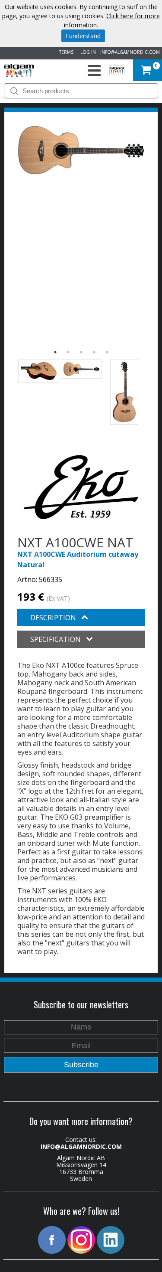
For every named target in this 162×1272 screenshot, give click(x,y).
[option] (81, 150)
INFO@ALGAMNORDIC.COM (130, 52)
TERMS (65, 52)
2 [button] (68, 352)
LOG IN (87, 52)
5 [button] (107, 352)
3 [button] (81, 352)
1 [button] (55, 352)
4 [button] (94, 352)
